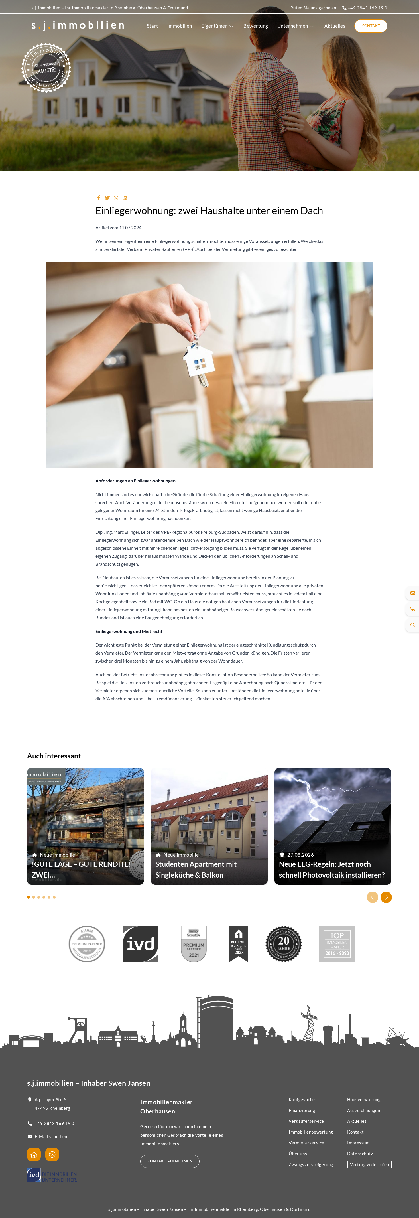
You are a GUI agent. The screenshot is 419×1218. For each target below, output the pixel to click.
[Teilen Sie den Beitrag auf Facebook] (98, 198)
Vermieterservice (306, 1142)
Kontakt (370, 25)
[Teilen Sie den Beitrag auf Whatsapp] (116, 198)
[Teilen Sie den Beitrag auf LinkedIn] (125, 198)
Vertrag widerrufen (369, 1164)
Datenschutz (360, 1153)
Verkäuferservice (306, 1121)
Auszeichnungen (363, 1110)
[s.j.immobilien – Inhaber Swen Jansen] (78, 26)
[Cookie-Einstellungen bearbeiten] (52, 1154)
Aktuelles (334, 26)
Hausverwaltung (364, 1099)
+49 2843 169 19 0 (367, 7)
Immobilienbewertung (311, 1131)
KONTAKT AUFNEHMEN (169, 1161)
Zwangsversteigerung (311, 1164)
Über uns (298, 1153)
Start (152, 26)
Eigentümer (214, 26)
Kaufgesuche (302, 1099)
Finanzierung (302, 1110)
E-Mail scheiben (51, 1136)
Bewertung (255, 26)
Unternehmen (292, 26)
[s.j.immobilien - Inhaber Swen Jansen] (34, 1154)
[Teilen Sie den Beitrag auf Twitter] (107, 198)
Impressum (358, 1142)
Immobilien (179, 26)
